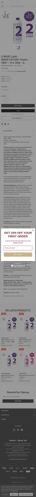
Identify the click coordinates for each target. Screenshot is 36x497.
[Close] (33, 230)
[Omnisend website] (18, 265)
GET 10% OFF (18, 254)
